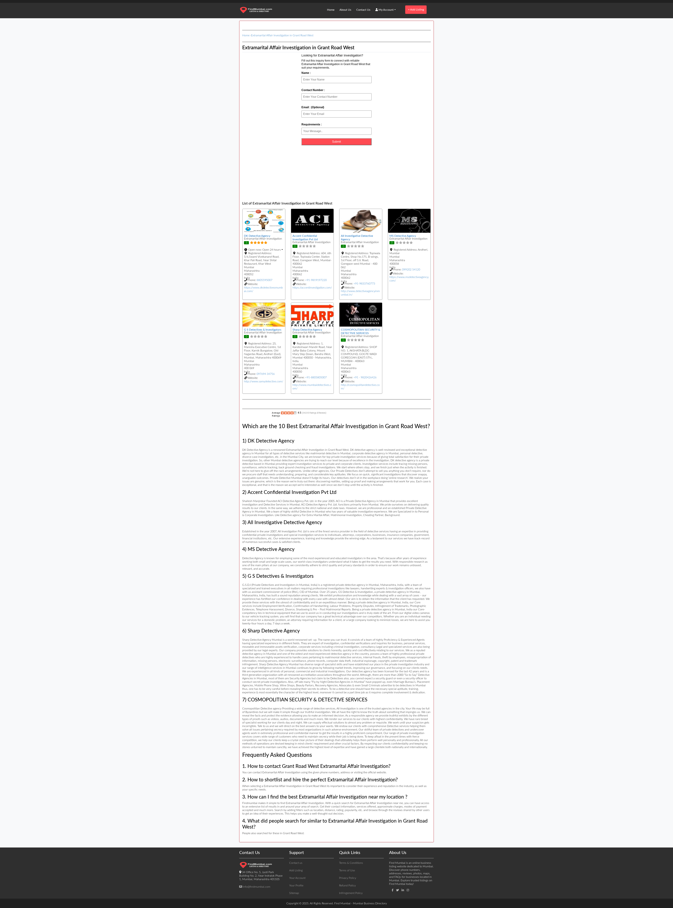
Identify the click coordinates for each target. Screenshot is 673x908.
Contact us (295, 863)
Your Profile (296, 885)
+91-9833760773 (364, 283)
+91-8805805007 (316, 377)
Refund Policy (347, 885)
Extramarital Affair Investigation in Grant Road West (282, 35)
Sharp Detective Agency (307, 329)
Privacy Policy (347, 878)
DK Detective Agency (257, 235)
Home (330, 9)
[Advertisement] (336, 173)
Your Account (297, 878)
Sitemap (294, 893)
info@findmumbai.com (256, 886)
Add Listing (416, 9)
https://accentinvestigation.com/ (312, 287)
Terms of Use (347, 870)
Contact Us (363, 9)
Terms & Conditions (351, 863)
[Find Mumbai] (255, 10)
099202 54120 (411, 269)
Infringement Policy (351, 893)
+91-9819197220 (316, 280)
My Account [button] (386, 9)
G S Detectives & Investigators (262, 329)
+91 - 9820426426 (365, 377)
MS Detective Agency (402, 235)
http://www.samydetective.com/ (263, 381)
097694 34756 (266, 374)
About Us (345, 9)
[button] (264, 250)
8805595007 (264, 280)
